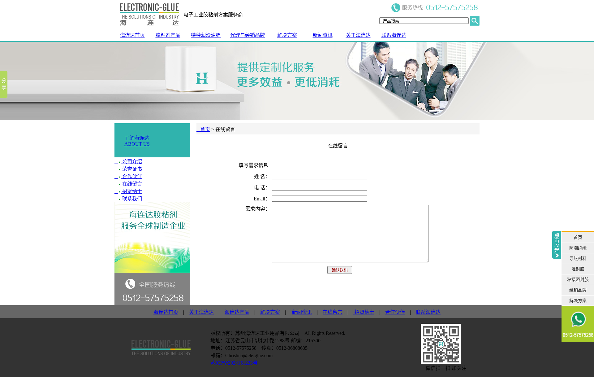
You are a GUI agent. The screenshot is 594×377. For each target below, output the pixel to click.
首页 (203, 129)
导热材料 (578, 258)
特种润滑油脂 (206, 35)
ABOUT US (137, 144)
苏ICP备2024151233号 (234, 363)
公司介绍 (131, 161)
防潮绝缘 (578, 248)
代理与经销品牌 (247, 35)
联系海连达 (393, 35)
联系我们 (131, 198)
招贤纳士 (131, 191)
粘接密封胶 (578, 279)
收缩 (556, 291)
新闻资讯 (323, 35)
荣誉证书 (131, 169)
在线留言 (131, 183)
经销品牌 (578, 290)
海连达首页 (132, 35)
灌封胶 (577, 269)
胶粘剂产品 (168, 35)
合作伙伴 (131, 176)
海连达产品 (237, 312)
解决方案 (287, 35)
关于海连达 (358, 35)
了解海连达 (136, 138)
